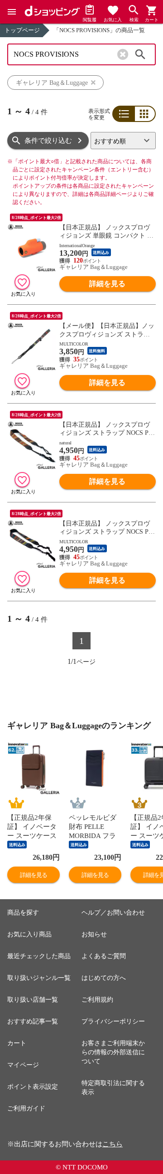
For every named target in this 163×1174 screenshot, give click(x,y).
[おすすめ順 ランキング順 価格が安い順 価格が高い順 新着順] (123, 140)
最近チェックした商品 (39, 956)
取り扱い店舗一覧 (32, 999)
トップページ (22, 30)
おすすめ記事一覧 (32, 1021)
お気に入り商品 (29, 934)
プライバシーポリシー (113, 1021)
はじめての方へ (104, 977)
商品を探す (23, 912)
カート (16, 1043)
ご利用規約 (97, 999)
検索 (140, 54)
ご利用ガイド (26, 1108)
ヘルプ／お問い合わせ (113, 912)
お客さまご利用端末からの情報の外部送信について (113, 1052)
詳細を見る (107, 283)
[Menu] (12, 12)
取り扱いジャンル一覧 (39, 977)
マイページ (23, 1065)
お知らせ (94, 934)
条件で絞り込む (48, 140)
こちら (112, 1144)
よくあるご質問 (104, 956)
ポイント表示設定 (32, 1086)
